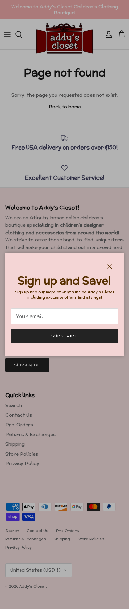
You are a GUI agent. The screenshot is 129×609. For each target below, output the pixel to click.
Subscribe (64, 336)
